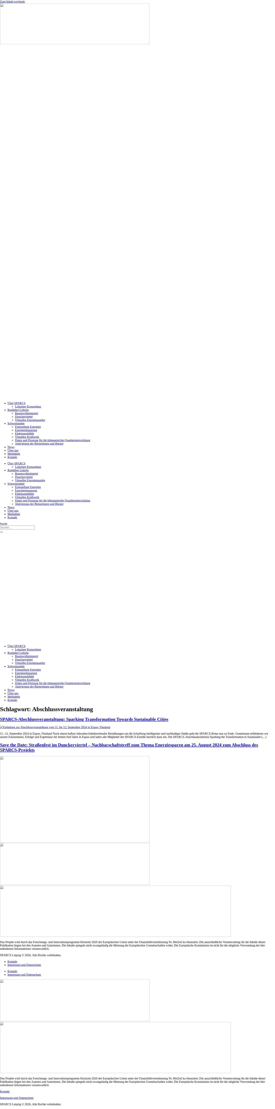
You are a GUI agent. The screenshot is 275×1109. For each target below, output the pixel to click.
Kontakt (12, 457)
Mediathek (13, 453)
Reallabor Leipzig (18, 409)
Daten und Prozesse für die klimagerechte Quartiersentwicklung (52, 440)
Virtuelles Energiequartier (30, 420)
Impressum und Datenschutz (24, 964)
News (10, 447)
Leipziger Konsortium (28, 406)
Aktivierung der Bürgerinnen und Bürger (39, 443)
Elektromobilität (24, 433)
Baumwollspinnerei (26, 413)
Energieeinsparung (26, 430)
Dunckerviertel (24, 416)
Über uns (12, 450)
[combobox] (17, 527)
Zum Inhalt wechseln (12, 1)
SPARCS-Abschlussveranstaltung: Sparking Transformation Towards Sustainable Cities (84, 719)
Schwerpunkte (16, 423)
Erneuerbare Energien (28, 426)
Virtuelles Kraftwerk (27, 436)
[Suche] (1, 532)
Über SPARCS (16, 403)
